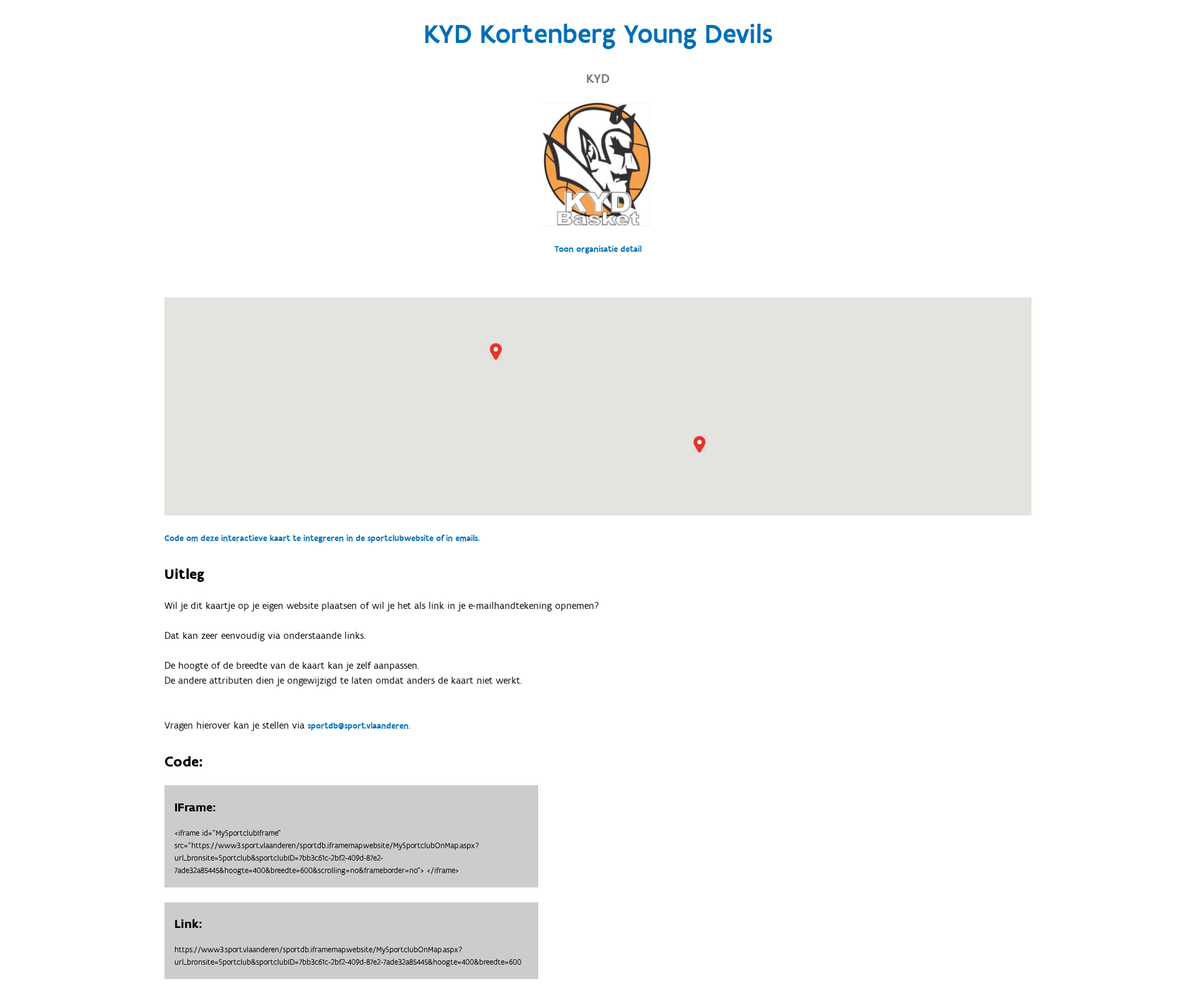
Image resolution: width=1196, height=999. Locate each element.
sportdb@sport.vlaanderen (358, 726)
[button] (699, 444)
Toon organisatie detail (598, 249)
